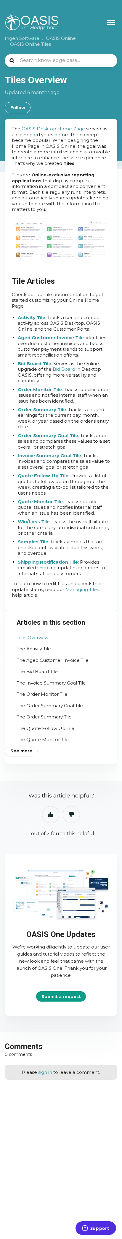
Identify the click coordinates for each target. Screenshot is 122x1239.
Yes (50, 814)
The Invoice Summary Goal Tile (51, 683)
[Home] (32, 22)
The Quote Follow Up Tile (45, 728)
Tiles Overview (33, 637)
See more (21, 751)
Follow (17, 107)
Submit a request (61, 996)
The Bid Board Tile (37, 671)
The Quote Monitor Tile (43, 739)
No (71, 814)
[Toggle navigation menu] (111, 22)
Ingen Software (22, 38)
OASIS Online (61, 38)
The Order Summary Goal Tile (50, 705)
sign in (45, 1072)
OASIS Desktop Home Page (53, 129)
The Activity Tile (34, 648)
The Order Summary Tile (44, 717)
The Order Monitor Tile (42, 694)
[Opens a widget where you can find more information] (95, 1228)
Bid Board (64, 369)
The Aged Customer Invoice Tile (53, 660)
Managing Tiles (82, 589)
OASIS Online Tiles (30, 44)
